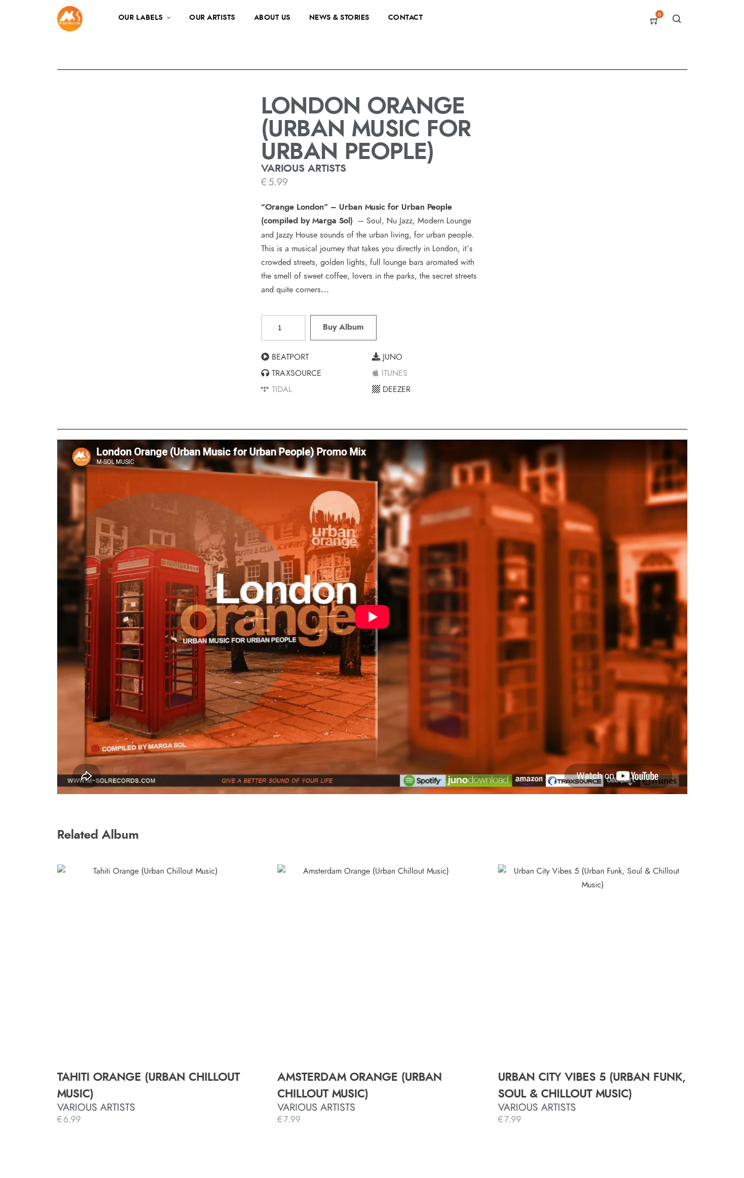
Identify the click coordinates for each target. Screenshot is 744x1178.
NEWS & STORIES (339, 17)
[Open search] (676, 18)
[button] (316, 357)
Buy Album (343, 327)
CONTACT (405, 17)
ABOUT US (272, 17)
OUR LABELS (140, 17)
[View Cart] (654, 22)
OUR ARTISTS (212, 17)
